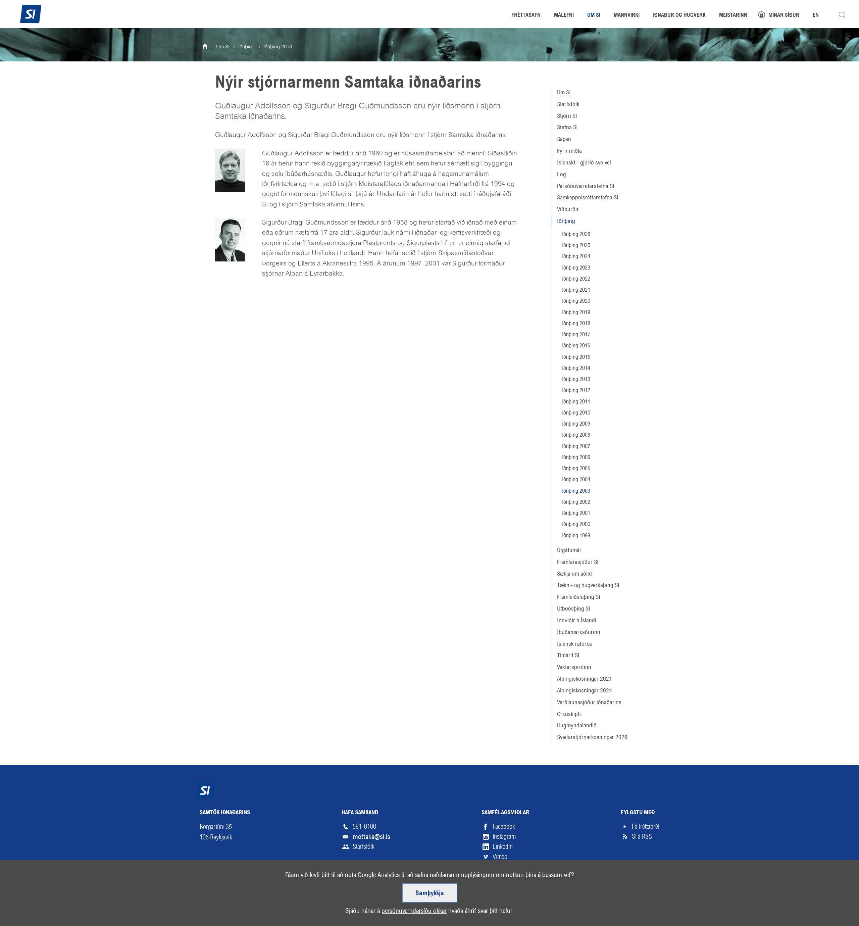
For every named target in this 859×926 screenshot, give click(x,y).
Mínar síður (783, 15)
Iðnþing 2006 (576, 457)
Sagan (564, 139)
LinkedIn (503, 846)
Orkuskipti (569, 714)
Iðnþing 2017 (576, 334)
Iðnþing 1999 (576, 535)
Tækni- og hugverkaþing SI (588, 585)
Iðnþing (566, 220)
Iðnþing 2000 (576, 524)
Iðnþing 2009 (576, 424)
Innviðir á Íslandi (576, 620)
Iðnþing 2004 (576, 479)
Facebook (504, 826)
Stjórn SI (567, 115)
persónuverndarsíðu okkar (414, 911)
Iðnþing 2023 (576, 267)
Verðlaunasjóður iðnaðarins (589, 702)
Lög (561, 174)
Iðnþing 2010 (576, 412)
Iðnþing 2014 (576, 368)
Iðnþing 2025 (576, 245)
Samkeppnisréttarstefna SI (587, 197)
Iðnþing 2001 (576, 513)
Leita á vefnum (842, 15)
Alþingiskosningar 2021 (584, 678)
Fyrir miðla (569, 150)
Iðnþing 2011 (576, 401)
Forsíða (209, 47)
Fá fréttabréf (645, 826)
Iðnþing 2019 (576, 312)
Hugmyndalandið (577, 725)
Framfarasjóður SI (578, 561)
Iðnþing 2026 (576, 234)
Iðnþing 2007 (576, 446)
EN (816, 15)
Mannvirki (627, 15)
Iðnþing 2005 (576, 468)
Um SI (564, 92)
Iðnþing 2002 (576, 502)
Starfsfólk (568, 104)
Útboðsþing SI (573, 608)
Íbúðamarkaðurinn (578, 632)
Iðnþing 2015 (576, 357)
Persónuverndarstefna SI (585, 186)
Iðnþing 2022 (576, 279)
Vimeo (500, 857)
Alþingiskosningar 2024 (584, 690)
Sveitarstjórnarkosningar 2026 (592, 737)
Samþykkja (429, 893)
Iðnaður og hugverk (679, 15)
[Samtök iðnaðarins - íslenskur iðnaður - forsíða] (30, 13)
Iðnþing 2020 (576, 301)
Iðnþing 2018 (576, 323)
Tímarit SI (568, 655)
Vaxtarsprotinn (574, 667)
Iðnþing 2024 (576, 256)
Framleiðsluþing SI (578, 596)
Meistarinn (733, 15)
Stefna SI (567, 127)
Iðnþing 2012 (576, 390)
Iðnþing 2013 (576, 379)
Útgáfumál (569, 550)
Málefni (564, 15)
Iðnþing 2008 (576, 435)
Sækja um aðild (574, 573)
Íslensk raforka (574, 643)
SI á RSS (642, 836)
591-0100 (364, 826)
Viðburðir (568, 209)
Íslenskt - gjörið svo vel (584, 162)
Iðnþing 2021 (576, 290)
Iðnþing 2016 (576, 345)
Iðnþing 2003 (576, 491)
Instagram (504, 836)
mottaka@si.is (371, 837)
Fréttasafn (526, 15)
